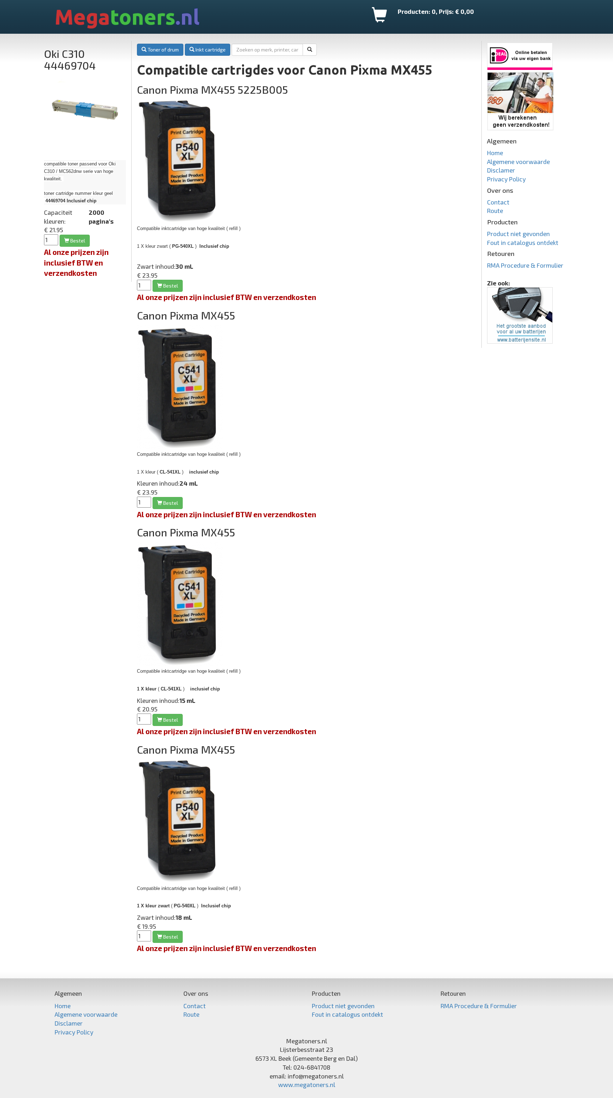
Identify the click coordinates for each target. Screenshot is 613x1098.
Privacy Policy (506, 178)
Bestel (170, 503)
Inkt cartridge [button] (210, 50)
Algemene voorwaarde (518, 161)
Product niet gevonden (518, 233)
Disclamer (501, 170)
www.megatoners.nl (306, 1084)
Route (495, 210)
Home (495, 152)
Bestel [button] (77, 240)
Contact (498, 202)
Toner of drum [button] (163, 50)
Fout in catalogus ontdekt (522, 242)
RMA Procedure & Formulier (525, 265)
